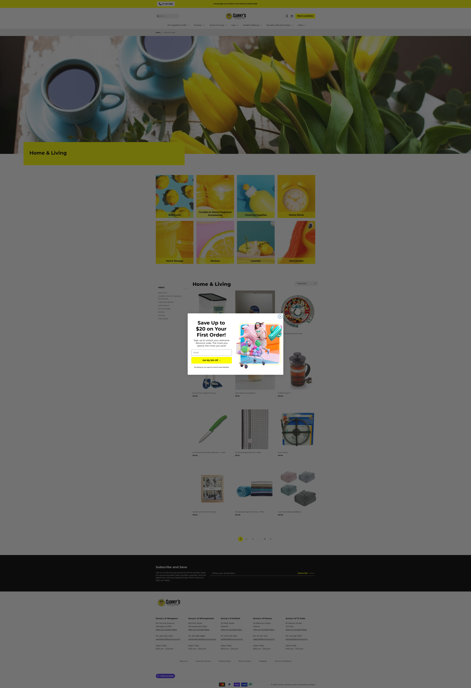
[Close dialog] (280, 316)
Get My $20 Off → (212, 360)
